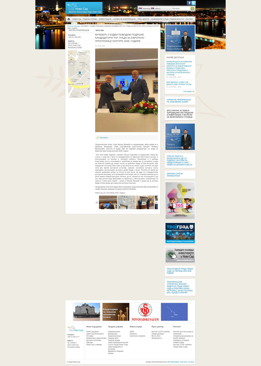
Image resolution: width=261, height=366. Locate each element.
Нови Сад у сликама (94, 345)
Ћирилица (146, 9)
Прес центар (143, 19)
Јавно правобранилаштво (118, 342)
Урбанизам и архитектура (96, 338)
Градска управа (90, 19)
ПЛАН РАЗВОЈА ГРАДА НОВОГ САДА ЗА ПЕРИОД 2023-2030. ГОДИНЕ (180, 271)
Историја (89, 336)
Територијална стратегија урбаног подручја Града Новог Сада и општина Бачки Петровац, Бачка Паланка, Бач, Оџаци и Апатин (180, 287)
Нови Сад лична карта (95, 334)
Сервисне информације (124, 19)
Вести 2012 (156, 336)
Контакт (189, 19)
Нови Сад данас (94, 326)
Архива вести (157, 338)
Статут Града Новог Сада (118, 345)
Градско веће (113, 338)
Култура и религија (93, 340)
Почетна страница (68, 19)
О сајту (191, 362)
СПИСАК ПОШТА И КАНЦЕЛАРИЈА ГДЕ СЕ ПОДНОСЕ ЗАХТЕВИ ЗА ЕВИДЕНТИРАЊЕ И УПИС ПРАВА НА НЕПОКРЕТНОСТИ (179, 160)
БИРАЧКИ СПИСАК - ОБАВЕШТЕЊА (175, 175)
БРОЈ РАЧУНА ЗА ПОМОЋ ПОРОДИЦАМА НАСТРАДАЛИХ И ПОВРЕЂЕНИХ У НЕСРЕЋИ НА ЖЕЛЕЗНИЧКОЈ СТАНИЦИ (180, 114)
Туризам (89, 342)
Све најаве (187, 91)
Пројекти (133, 334)
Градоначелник (114, 332)
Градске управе (114, 340)
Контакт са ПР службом (161, 332)
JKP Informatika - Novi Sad (177, 362)
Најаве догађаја (175, 57)
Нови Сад (76, 19)
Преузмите (104, 138)
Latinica (157, 9)
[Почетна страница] (84, 14)
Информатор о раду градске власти (167, 19)
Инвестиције (105, 19)
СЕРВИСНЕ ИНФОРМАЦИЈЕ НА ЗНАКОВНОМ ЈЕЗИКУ (179, 101)
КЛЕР (132, 332)
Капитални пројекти (137, 336)
